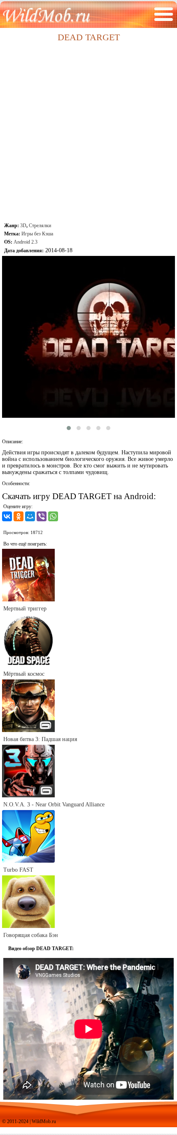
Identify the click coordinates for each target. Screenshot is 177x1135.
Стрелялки (40, 225)
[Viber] (42, 516)
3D (23, 225)
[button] (69, 428)
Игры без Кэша (37, 234)
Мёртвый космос (23, 674)
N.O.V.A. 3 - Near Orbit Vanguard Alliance (54, 804)
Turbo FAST (18, 870)
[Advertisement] (88, 133)
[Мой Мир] (30, 516)
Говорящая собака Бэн (30, 935)
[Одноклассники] (18, 516)
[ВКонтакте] (7, 516)
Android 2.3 (25, 242)
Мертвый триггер (25, 608)
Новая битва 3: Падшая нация (40, 739)
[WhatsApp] (53, 516)
